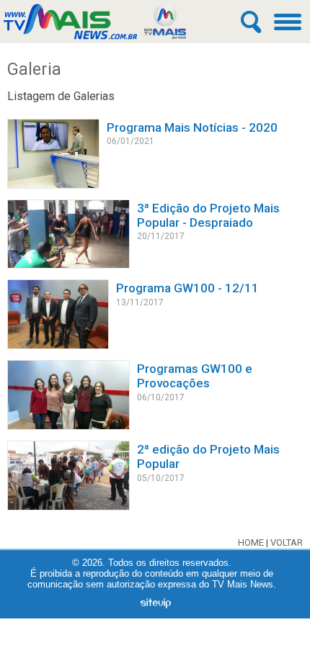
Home (251, 542)
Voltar (286, 542)
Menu (288, 22)
